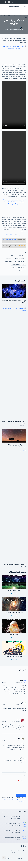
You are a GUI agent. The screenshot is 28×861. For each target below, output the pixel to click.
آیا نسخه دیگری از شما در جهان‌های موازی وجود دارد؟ (11, 831)
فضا (24, 264)
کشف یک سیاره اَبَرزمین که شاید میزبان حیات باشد (12, 824)
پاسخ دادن (4, 682)
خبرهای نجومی (20, 29)
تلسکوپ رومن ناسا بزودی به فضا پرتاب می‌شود (15, 564)
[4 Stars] (19, 245)
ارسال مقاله (14, 853)
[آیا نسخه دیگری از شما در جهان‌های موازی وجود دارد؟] (23, 831)
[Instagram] (5, 2)
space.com (9, 235)
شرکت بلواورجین (8, 261)
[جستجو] (2, 1)
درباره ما (11, 851)
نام (24, 766)
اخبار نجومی (22, 255)
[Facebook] (12, 2)
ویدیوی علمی (12, 29)
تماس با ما (6, 851)
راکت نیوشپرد (9, 258)
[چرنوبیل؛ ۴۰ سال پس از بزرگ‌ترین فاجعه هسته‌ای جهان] (23, 817)
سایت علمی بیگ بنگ (14, 6)
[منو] (3, 6)
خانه (23, 851)
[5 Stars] (18, 245)
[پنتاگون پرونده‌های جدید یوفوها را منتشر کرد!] (23, 838)
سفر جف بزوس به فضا (20, 261)
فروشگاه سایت (17, 851)
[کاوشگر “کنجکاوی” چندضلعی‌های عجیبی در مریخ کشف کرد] (14, 363)
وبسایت (23, 776)
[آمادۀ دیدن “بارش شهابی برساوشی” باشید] (14, 436)
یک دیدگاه (16, 447)
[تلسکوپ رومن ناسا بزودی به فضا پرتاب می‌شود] (14, 506)
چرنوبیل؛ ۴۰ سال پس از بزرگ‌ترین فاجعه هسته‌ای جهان (12, 817)
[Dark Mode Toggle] (3, 857)
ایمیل (23, 771)
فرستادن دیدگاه (21, 795)
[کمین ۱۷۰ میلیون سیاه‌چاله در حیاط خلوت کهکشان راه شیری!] (14, 291)
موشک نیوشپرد (21, 267)
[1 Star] (24, 246)
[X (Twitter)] (9, 2)
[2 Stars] (23, 245)
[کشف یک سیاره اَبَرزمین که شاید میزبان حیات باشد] (23, 825)
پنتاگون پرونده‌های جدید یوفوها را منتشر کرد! (12, 838)
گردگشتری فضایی (16, 264)
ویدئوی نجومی (21, 270)
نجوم (16, 29)
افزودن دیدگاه (21, 781)
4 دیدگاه (6, 29)
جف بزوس (14, 255)
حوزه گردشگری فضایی (20, 258)
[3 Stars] (21, 245)
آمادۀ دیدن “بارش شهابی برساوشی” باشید (16, 445)
